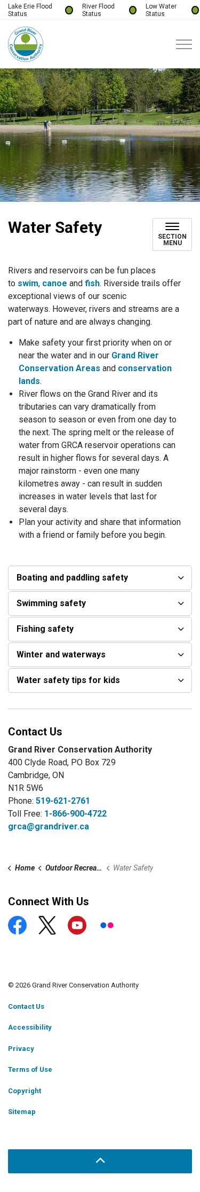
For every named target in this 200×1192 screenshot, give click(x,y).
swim (28, 283)
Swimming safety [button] (51, 603)
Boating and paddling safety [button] (72, 578)
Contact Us (26, 1006)
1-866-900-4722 (75, 814)
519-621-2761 (63, 801)
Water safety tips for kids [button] (68, 680)
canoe (55, 283)
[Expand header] (184, 44)
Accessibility (30, 1027)
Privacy (21, 1049)
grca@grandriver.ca (48, 826)
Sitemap (22, 1112)
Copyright (24, 1091)
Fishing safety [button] (45, 629)
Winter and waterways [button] (61, 654)
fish (92, 283)
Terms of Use (30, 1069)
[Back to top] (100, 1161)
